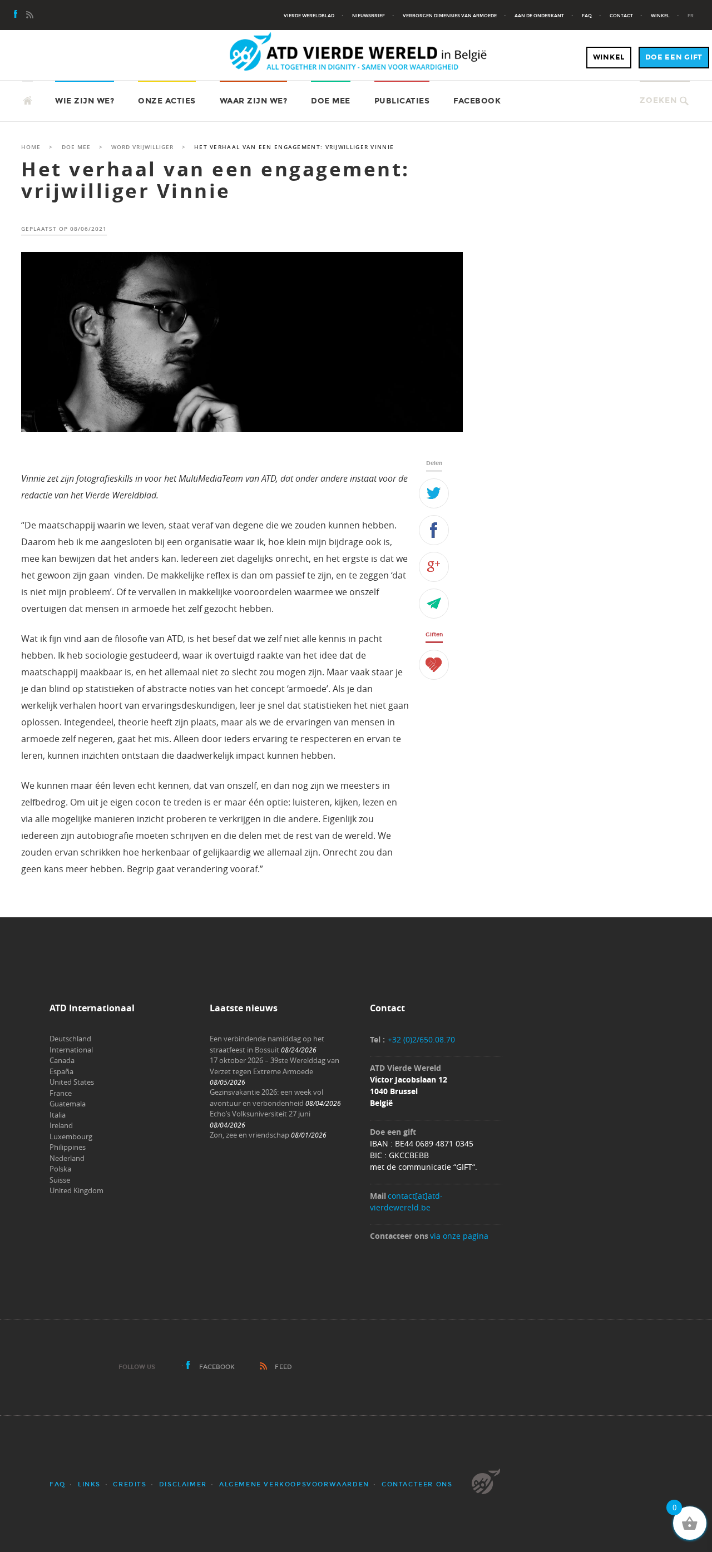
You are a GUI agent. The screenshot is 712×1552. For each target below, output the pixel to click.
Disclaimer (183, 1484)
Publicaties (402, 101)
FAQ (587, 15)
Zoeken (658, 100)
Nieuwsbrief (368, 15)
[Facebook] (16, 15)
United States (72, 1082)
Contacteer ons (417, 1484)
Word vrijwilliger (142, 147)
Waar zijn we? (254, 101)
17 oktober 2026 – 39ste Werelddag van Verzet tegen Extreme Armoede (274, 1065)
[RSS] (29, 15)
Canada (62, 1060)
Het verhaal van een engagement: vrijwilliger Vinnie (215, 180)
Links (89, 1484)
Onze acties (167, 101)
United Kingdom (76, 1190)
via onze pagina (459, 1235)
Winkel (660, 15)
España (61, 1071)
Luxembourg (71, 1136)
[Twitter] (434, 493)
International (71, 1050)
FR (691, 15)
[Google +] (434, 567)
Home (31, 147)
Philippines (68, 1147)
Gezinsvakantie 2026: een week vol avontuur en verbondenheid (266, 1097)
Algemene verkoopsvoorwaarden (294, 1484)
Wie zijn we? (84, 101)
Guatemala (68, 1104)
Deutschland (70, 1039)
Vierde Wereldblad (309, 15)
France (61, 1093)
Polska (60, 1169)
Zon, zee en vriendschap (249, 1135)
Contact (621, 15)
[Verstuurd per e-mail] (434, 604)
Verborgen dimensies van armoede (450, 15)
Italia (58, 1115)
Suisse (60, 1180)
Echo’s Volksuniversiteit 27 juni (260, 1114)
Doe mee (330, 101)
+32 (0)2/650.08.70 (421, 1039)
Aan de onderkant (539, 15)
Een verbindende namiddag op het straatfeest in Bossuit (267, 1044)
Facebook (477, 101)
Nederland (67, 1158)
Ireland (61, 1125)
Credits (129, 1484)
